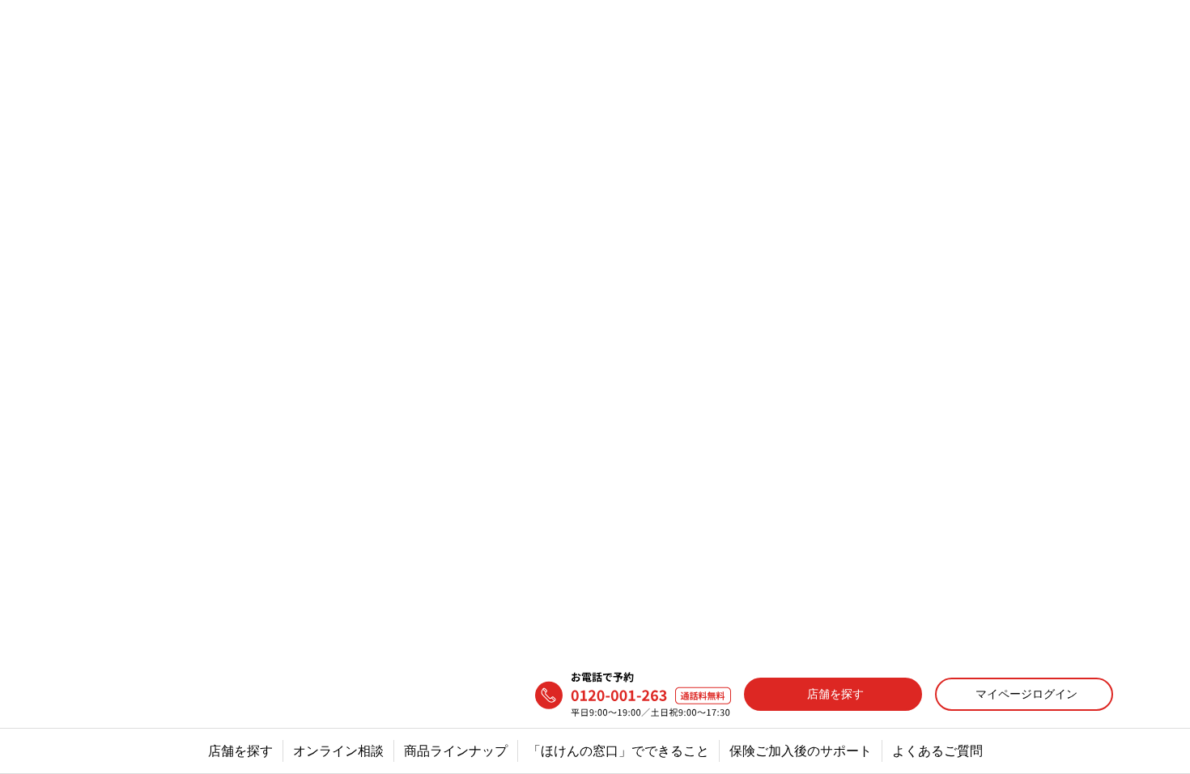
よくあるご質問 (937, 90)
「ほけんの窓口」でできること (618, 90)
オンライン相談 (338, 90)
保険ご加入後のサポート (800, 90)
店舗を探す (240, 90)
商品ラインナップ (456, 90)
